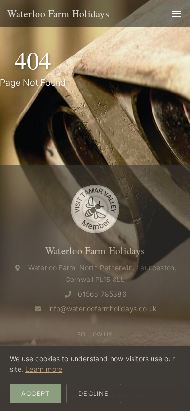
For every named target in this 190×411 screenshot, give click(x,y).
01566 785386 (102, 294)
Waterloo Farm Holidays (58, 13)
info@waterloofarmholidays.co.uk (102, 308)
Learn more (43, 369)
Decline (93, 393)
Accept (35, 393)
